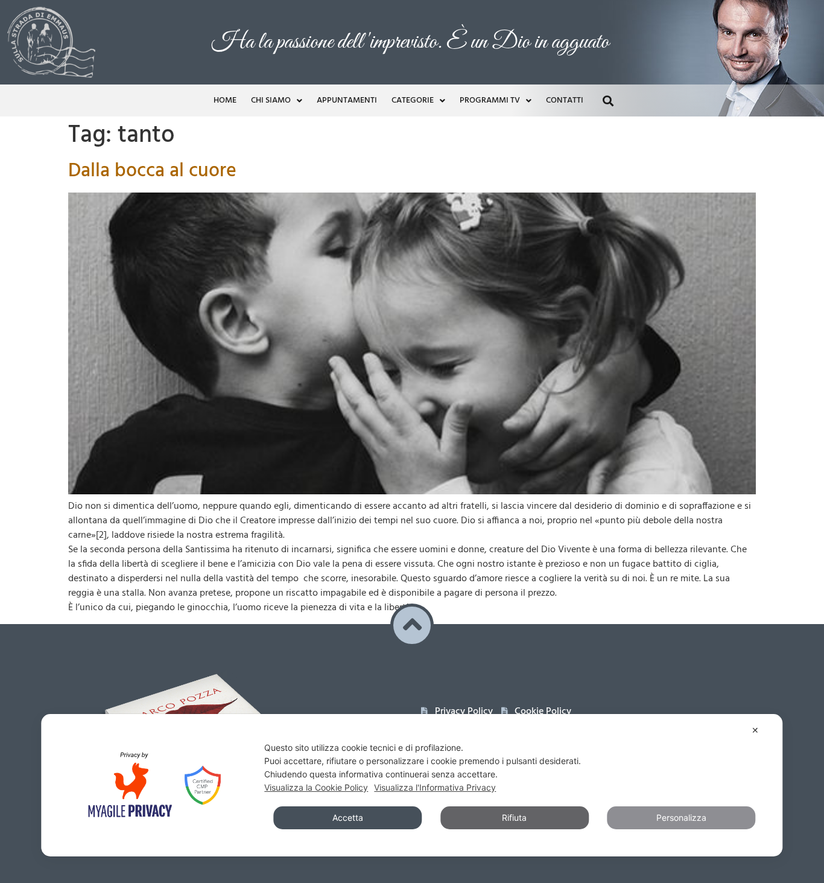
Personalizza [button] (681, 817)
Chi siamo (271, 100)
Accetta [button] (347, 817)
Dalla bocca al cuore (152, 171)
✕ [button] (755, 730)
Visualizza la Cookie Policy (316, 787)
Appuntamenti (347, 100)
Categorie (412, 100)
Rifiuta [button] (514, 817)
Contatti (564, 100)
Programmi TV (490, 100)
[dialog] (411, 785)
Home (225, 100)
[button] (608, 100)
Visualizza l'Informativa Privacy (435, 787)
